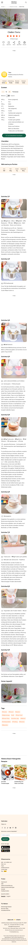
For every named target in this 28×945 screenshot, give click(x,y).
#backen (17, 712)
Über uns (3, 864)
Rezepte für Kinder (13, 6)
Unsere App (4, 869)
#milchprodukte (6, 722)
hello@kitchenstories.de (14, 926)
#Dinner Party (5, 718)
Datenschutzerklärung (6, 885)
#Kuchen (4, 712)
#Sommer (21, 722)
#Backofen (5, 725)
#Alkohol (23, 718)
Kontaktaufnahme (5, 910)
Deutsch (3, 896)
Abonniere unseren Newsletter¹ (9, 831)
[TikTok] (8, 828)
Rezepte (3, 6)
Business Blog (4, 908)
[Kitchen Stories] (14, 2)
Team (2, 866)
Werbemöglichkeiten (6, 906)
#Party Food (19, 715)
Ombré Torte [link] (21, 6)
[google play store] (14, 851)
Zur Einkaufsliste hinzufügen (14, 135)
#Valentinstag (5, 715)
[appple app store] (14, 847)
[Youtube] (10, 828)
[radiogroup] (14, 36)
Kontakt (3, 889)
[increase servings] (9, 92)
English (8, 896)
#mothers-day (15, 718)
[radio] (8, 36)
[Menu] (2, 2)
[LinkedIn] (16, 828)
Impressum (4, 882)
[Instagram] (5, 828)
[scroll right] (26, 771)
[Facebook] (2, 828)
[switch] (8, 95)
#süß (12, 715)
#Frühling (14, 722)
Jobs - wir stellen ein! (6, 862)
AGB (2, 883)
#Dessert (11, 712)
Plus (3, 871)
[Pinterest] (13, 828)
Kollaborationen (5, 867)
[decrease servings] (3, 92)
